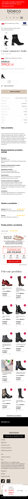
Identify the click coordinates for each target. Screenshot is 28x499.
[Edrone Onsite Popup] (14, 249)
